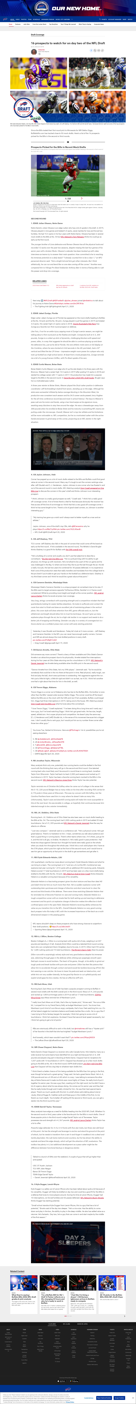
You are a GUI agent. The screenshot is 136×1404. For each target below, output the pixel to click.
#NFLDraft (48, 300)
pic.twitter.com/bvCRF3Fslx (72, 303)
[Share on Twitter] (95, 51)
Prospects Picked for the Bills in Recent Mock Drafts (58, 147)
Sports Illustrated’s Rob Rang (84, 324)
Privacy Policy (70, 1402)
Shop (128, 1341)
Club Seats (112, 1343)
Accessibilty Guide (92, 1341)
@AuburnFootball (57, 751)
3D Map (92, 1358)
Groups (112, 1346)
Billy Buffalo (128, 1349)
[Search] (100, 19)
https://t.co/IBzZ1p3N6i (47, 529)
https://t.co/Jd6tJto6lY (61, 926)
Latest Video (57, 1332)
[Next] (82, 198)
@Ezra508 (40, 745)
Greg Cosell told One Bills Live (43, 704)
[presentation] (125, 1316)
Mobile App (128, 1355)
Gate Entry (92, 1338)
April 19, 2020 (62, 643)
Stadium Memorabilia (92, 1364)
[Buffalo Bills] (68, 1389)
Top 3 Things (40, 1346)
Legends (24, 1363)
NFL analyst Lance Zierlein (80, 1120)
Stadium (92, 1332)
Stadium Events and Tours (92, 1355)
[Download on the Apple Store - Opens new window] (61, 1381)
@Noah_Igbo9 (43, 751)
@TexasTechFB (58, 742)
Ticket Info (112, 1332)
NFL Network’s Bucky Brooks (92, 1198)
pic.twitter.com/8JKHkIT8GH (76, 751)
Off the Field (57, 1350)
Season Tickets (112, 1335)
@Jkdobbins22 (44, 739)
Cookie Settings (88, 1398)
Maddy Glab (41, 49)
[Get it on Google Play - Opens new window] (74, 1382)
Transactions (24, 1349)
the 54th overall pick (74, 549)
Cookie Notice (8, 1341)
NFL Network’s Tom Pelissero (72, 237)
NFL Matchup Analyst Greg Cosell (76, 874)
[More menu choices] (72, 19)
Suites (112, 1349)
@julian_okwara (71, 300)
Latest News (40, 1332)
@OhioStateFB (57, 739)
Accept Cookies (119, 1398)
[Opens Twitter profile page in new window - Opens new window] (39, 54)
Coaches (24, 1338)
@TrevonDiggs (44, 748)
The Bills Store (92, 1361)
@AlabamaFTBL (57, 748)
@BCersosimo (77, 526)
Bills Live (57, 1335)
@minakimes (80, 1028)
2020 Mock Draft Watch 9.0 (41, 285)
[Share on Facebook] (91, 51)
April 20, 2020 (59, 532)
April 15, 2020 (67, 929)
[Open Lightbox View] (68, 184)
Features (40, 1335)
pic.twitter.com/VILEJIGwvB (68, 529)
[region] (68, 1398)
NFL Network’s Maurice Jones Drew (57, 780)
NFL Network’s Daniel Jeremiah (76, 823)
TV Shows (57, 1361)
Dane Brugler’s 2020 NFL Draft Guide (79, 378)
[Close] (133, 1398)
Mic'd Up (57, 1358)
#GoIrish (57, 303)
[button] (68, 449)
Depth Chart (24, 1335)
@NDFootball (57, 300)
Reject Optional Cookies (104, 1398)
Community (128, 1352)
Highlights (57, 1338)
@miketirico (88, 300)
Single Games (112, 1352)
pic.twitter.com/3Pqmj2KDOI (83, 1037)
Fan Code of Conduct (92, 1344)
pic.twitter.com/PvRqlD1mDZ (45, 640)
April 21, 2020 (68, 306)
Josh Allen (40, 1338)
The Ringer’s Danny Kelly (81, 950)
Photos (128, 1363)
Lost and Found (92, 1347)
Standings (24, 1352)
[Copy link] (102, 50)
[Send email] (98, 51)
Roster (24, 1332)
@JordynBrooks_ (44, 742)
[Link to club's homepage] (5, 19)
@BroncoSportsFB (53, 745)
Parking (92, 1335)
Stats (24, 1341)
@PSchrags (74, 730)
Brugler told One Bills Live (52, 559)
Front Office (24, 1360)
